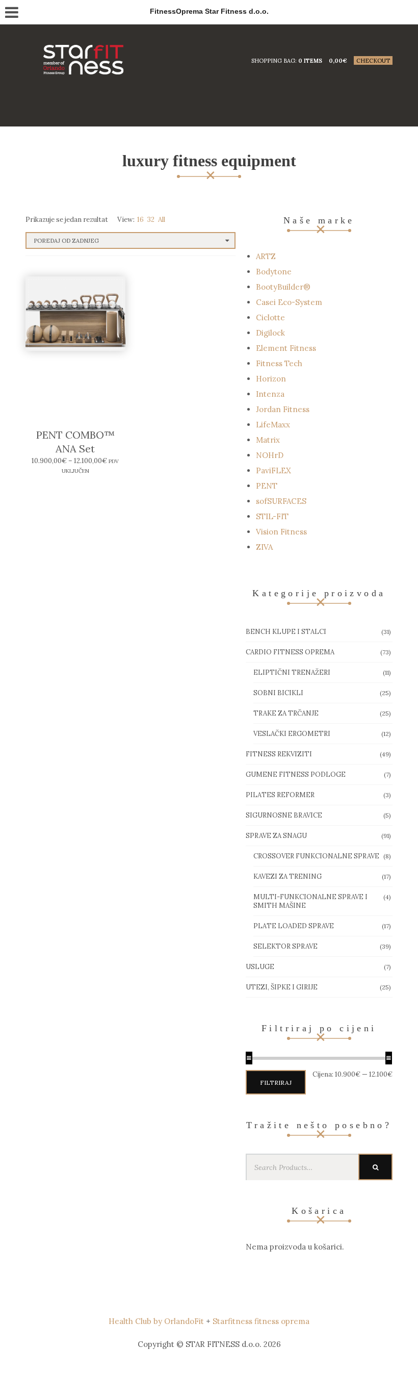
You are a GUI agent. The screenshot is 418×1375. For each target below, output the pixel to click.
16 (140, 219)
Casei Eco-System (289, 302)
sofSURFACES (281, 501)
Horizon (271, 379)
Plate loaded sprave (293, 926)
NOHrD (269, 455)
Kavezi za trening (287, 876)
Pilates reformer (280, 795)
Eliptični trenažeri (291, 672)
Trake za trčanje (286, 713)
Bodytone (274, 271)
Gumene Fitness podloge (296, 774)
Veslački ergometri (291, 733)
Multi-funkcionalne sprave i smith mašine (310, 901)
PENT (266, 486)
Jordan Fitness (282, 409)
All (161, 219)
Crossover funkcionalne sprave (316, 856)
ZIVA (264, 547)
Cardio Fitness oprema (290, 652)
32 (150, 219)
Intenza (270, 394)
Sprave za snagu (276, 835)
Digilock (270, 333)
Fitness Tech (279, 363)
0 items (310, 60)
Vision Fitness (281, 532)
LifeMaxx (273, 424)
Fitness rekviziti (279, 754)
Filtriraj (276, 1082)
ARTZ (266, 256)
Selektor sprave (285, 946)
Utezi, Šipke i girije (282, 987)
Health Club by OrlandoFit (156, 1321)
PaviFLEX (273, 470)
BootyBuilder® (283, 287)
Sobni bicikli (278, 693)
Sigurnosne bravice (284, 815)
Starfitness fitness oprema (261, 1321)
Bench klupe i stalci (286, 631)
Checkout (373, 60)
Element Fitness (286, 348)
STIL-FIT (272, 516)
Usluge (260, 966)
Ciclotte (270, 317)
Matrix (268, 440)
